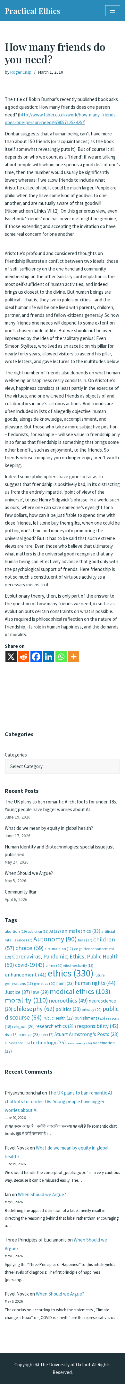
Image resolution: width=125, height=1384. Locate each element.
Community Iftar (21, 892)
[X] (11, 656)
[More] (73, 656)
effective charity (78, 965)
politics (68, 1009)
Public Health (58, 1018)
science (29, 1034)
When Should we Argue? (29, 873)
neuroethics (68, 1000)
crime (54, 965)
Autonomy (55, 939)
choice (29, 948)
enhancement (26, 974)
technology (48, 1042)
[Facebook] (36, 656)
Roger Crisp (20, 72)
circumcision (59, 948)
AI (55, 931)
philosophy (33, 1009)
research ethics (56, 1026)
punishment (90, 1018)
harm (65, 983)
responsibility (98, 1026)
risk (11, 1034)
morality (26, 999)
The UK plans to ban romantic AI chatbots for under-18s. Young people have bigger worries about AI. (58, 1101)
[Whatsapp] (61, 656)
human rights (95, 982)
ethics (71, 973)
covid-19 (30, 964)
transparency (79, 1043)
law (40, 992)
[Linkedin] (48, 656)
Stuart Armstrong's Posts (86, 1034)
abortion (16, 931)
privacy (92, 1009)
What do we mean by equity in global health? (49, 828)
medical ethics (80, 991)
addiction (38, 931)
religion (23, 1026)
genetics (44, 983)
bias (85, 940)
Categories (16, 755)
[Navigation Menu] (112, 10)
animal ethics (81, 931)
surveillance (17, 1043)
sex (47, 1034)
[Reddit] (23, 656)
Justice (17, 992)
